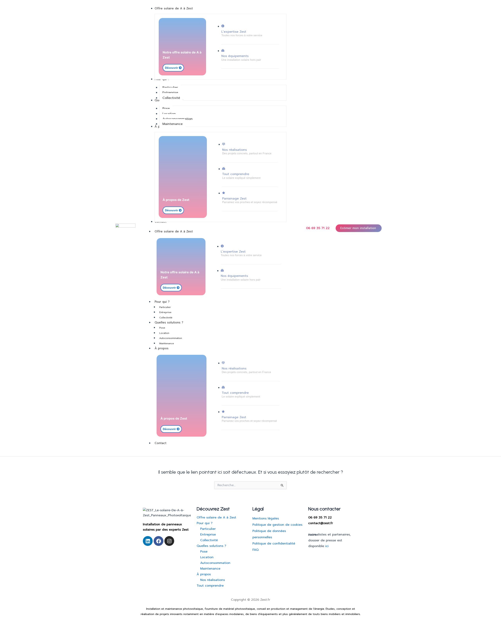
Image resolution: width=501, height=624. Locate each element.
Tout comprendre (235, 174)
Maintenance (166, 343)
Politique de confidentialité (273, 543)
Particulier (165, 307)
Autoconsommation (170, 338)
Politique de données (269, 531)
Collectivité (165, 317)
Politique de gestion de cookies (277, 524)
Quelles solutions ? (169, 322)
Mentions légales (265, 518)
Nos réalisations (234, 149)
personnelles (262, 537)
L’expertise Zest (233, 31)
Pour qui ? (162, 302)
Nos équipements (235, 56)
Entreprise (165, 312)
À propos (162, 348)
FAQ (255, 549)
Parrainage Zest (234, 198)
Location (164, 333)
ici (327, 546)
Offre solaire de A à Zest (174, 231)
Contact (160, 443)
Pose (162, 328)
